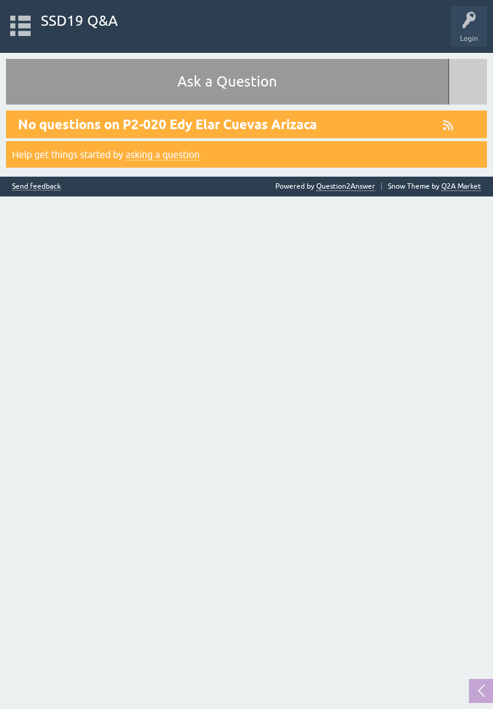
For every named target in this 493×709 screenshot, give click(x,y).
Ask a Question (227, 81)
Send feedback (36, 186)
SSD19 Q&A (79, 21)
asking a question (163, 154)
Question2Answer (345, 186)
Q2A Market (461, 186)
